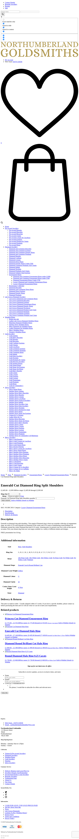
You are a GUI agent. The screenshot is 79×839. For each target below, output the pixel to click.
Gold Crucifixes (14, 347)
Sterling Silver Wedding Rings (19, 325)
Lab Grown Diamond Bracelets (19, 300)
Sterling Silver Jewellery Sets (18, 404)
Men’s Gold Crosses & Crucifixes (20, 441)
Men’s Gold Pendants (16, 443)
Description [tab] (8, 511)
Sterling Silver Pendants (17, 434)
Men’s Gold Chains (15, 465)
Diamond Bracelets (15, 288)
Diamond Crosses (15, 260)
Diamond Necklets (15, 269)
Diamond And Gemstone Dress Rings (21, 289)
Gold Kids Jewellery (15, 356)
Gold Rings (13, 384)
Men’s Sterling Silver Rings (18, 456)
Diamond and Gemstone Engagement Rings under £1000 (31, 276)
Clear (22, 496)
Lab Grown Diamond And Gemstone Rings (23, 299)
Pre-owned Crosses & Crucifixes (19, 238)
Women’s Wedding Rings (17, 332)
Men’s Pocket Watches (16, 447)
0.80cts (20, 571)
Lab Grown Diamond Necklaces (19, 308)
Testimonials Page (11, 778)
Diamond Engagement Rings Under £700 (26, 280)
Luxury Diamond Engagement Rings (25, 284)
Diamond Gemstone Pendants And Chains (23, 265)
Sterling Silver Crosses (16, 426)
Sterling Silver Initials (16, 402)
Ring (19, 547)
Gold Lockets (13, 378)
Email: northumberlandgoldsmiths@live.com (20, 725)
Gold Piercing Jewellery (17, 362)
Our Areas (8, 782)
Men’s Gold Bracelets (16, 463)
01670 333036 (17, 62)
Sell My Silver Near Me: (13, 807)
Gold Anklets (13, 336)
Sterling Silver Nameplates (17, 432)
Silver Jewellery (10, 387)
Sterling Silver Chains (16, 424)
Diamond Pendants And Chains (19, 271)
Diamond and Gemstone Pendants (20, 254)
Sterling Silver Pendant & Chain (19, 410)
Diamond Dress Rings (16, 262)
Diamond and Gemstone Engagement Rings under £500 (31, 278)
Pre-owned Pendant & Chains (18, 241)
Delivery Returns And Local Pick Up (17, 771)
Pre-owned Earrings (15, 239)
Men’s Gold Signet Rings (17, 445)
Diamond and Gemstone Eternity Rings (22, 252)
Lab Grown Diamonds (12, 811)
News (7, 809)
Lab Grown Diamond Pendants (19, 312)
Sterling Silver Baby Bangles (18, 423)
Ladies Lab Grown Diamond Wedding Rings (23, 321)
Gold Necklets (13, 358)
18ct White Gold (34, 558)
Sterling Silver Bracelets (17, 419)
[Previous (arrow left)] (1, 837)
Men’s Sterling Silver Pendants (19, 454)
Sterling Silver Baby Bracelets (19, 393)
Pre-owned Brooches (16, 234)
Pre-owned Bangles (15, 230)
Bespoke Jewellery (11, 4)
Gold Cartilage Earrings (16, 343)
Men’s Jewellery (10, 437)
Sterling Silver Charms (16, 397)
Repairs (7, 6)
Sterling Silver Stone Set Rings (19, 421)
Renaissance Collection (16, 286)
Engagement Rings (15, 275)
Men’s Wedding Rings (16, 330)
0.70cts (20, 587)
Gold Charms (13, 345)
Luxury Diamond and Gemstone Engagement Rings (30, 282)
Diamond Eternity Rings (17, 293)
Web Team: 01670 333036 (14, 723)
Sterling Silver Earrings (16, 428)
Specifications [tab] (9, 513)
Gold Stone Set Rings (16, 369)
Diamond (21, 593)
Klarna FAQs (9, 815)
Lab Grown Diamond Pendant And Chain (22, 310)
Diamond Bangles (15, 256)
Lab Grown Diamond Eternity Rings (21, 306)
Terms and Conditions (12, 816)
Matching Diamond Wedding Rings (20, 323)
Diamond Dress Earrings (17, 291)
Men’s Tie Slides (14, 471)
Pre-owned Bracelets (16, 232)
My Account (9, 60)
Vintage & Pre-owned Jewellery (15, 753)
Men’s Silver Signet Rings (17, 450)
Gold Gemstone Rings (16, 352)
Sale (6, 8)
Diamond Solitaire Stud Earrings (19, 273)
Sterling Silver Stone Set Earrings (20, 413)
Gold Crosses (13, 374)
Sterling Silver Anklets (16, 391)
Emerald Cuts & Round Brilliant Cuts (30, 565)
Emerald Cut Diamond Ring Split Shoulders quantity (18, 498)
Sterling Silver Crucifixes (17, 399)
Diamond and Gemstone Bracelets (20, 249)
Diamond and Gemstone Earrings (20, 251)
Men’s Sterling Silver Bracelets (19, 458)
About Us (8, 780)
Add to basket (6, 500)
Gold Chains (13, 373)
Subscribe (5, 693)
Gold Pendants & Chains (17, 360)
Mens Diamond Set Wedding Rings (20, 326)
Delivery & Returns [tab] (11, 515)
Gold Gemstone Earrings (17, 349)
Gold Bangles (13, 339)
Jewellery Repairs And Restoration (16, 773)
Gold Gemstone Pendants (17, 350)
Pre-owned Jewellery (12, 228)
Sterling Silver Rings (16, 411)
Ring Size (4, 494)
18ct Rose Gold (23, 558)
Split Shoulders (27, 547)
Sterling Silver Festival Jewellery (19, 400)
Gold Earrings (13, 376)
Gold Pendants (14, 382)
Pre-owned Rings (14, 245)
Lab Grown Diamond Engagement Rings (22, 304)
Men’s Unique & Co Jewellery (19, 467)
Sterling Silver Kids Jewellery (18, 406)
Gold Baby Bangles (15, 371)
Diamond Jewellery (11, 247)
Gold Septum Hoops (15, 363)
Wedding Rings (10, 317)
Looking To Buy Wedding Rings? (16, 813)
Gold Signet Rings (15, 365)
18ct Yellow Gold (46, 558)
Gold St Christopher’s (16, 386)
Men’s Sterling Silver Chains (18, 460)
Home (7, 226)
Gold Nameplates (14, 380)
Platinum (30, 560)
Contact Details (10, 2)
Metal (4, 496)
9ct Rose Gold (57, 558)
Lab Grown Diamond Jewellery (15, 297)
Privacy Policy (9, 818)
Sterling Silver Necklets (16, 408)
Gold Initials (13, 354)
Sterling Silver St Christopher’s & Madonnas (23, 436)
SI (19, 582)
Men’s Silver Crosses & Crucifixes (20, 448)
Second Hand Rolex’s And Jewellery (17, 774)
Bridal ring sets (14, 319)
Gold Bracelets (14, 341)
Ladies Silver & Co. (15, 417)
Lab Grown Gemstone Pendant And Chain (23, 315)
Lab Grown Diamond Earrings (19, 302)
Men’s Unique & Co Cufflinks (19, 469)
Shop (9, 475)
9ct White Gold (68, 558)
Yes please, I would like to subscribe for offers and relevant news (30, 687)
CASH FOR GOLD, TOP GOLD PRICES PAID (21, 805)
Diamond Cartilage (15, 258)
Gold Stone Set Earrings (17, 367)
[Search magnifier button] (3, 14)
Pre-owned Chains (15, 236)
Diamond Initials (14, 267)
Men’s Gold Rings (15, 461)
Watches (7, 761)
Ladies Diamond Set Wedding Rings (21, 328)
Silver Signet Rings (15, 389)
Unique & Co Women (16, 415)
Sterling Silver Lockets (16, 430)
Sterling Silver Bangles (16, 395)
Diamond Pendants (15, 295)
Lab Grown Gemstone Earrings (19, 313)
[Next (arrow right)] (4, 837)
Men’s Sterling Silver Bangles (18, 452)
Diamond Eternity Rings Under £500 (21, 263)
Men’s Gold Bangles (15, 439)
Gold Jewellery (10, 334)
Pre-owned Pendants (15, 243)
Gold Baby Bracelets (16, 337)
